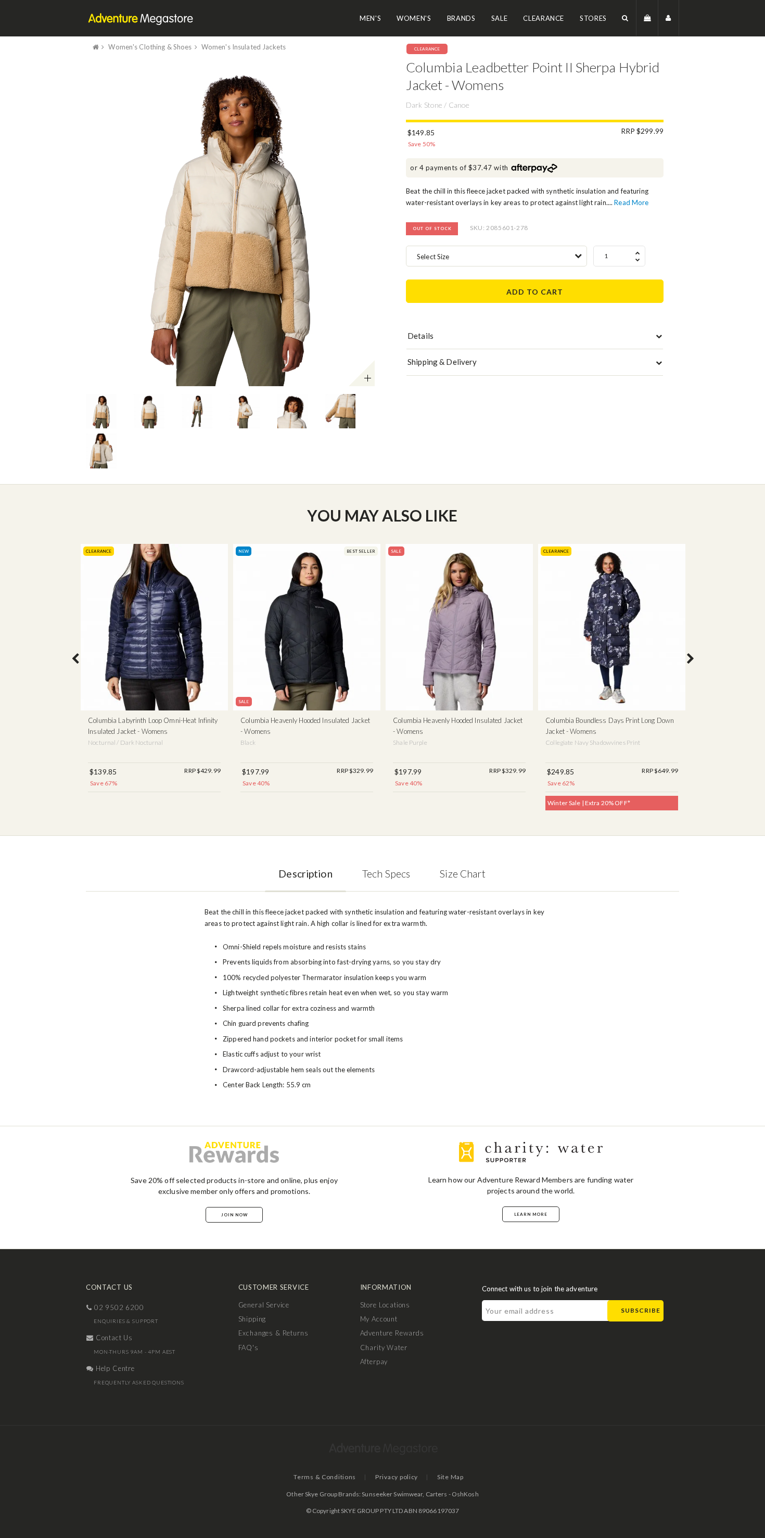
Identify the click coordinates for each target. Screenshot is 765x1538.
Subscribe (640, 1310)
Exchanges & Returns (273, 1333)
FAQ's (248, 1347)
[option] (230, 222)
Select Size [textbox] (433, 256)
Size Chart (462, 874)
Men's (370, 18)
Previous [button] (75, 659)
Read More (631, 202)
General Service (264, 1305)
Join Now (234, 1214)
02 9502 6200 (118, 1307)
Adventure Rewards (392, 1333)
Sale (499, 18)
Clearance (543, 18)
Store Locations (385, 1305)
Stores (593, 18)
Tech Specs (386, 874)
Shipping (252, 1319)
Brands (461, 18)
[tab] (534, 338)
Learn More (530, 1214)
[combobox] (496, 256)
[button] (625, 18)
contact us (113, 1337)
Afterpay (374, 1361)
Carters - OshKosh (452, 1494)
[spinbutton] (619, 256)
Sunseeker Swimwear (392, 1494)
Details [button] (420, 335)
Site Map (450, 1477)
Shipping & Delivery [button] (442, 361)
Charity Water (383, 1347)
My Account (379, 1319)
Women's (414, 18)
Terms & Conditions (325, 1477)
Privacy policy (396, 1477)
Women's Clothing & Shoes (150, 47)
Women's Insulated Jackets (243, 47)
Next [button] (690, 659)
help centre (114, 1368)
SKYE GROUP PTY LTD (372, 1511)
